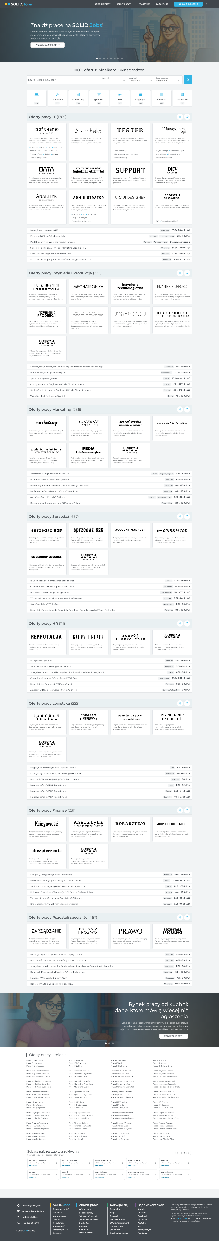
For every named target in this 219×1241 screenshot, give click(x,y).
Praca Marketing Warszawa (38, 1081)
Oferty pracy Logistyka (50, 703)
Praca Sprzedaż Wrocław (122, 1092)
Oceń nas (142, 1233)
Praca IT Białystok (119, 1066)
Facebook (142, 1216)
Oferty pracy (124, 4)
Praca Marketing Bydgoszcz (38, 1087)
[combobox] (113, 80)
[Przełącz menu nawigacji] (213, 4)
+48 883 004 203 (30, 1223)
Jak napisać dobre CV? (90, 1219)
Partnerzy (57, 1233)
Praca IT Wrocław (118, 1060)
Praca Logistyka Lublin (79, 1118)
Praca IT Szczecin (160, 1063)
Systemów (76, 214)
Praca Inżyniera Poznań (163, 1071)
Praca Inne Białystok (120, 1139)
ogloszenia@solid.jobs (33, 1211)
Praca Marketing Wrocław (122, 1081)
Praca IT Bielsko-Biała (162, 1066)
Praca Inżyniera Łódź (120, 1073)
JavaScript (34, 147)
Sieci (83, 214)
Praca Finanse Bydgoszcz (37, 1128)
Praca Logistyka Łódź (120, 1115)
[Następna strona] (188, 1153)
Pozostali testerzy (120, 157)
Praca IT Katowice (34, 1063)
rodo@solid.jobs (30, 1217)
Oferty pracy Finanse (48, 810)
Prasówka (144, 4)
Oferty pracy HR (44, 623)
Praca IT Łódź (117, 1063)
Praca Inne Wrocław (120, 1133)
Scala (45, 151)
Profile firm (84, 1223)
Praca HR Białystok (119, 1108)
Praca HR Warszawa (35, 1102)
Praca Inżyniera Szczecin (164, 1073)
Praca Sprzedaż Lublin (78, 1097)
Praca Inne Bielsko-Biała (163, 1139)
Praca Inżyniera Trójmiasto (80, 1073)
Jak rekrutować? (118, 1219)
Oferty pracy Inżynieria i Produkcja (61, 273)
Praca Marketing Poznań (164, 1081)
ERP (157, 221)
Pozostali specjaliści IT (169, 221)
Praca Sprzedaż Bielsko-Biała (166, 1097)
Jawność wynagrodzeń (59, 1214)
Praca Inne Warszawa (35, 1133)
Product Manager (177, 151)
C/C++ (57, 151)
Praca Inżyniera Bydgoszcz (38, 1076)
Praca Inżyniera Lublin (78, 1076)
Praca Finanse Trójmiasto (80, 1126)
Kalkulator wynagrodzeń (86, 1230)
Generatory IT (116, 1226)
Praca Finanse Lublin (78, 1128)
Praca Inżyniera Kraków (79, 1071)
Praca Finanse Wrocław (121, 1123)
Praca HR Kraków (76, 1102)
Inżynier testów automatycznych (126, 154)
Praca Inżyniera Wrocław (122, 1071)
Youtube (142, 1223)
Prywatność (59, 1226)
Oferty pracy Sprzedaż (49, 516)
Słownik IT (115, 1230)
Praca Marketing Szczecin (164, 1084)
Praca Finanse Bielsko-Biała (165, 1128)
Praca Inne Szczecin (161, 1136)
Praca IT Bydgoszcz (35, 1066)
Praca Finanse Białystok (121, 1128)
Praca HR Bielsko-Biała (163, 1108)
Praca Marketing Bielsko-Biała (166, 1087)
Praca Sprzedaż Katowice (37, 1094)
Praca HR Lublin (76, 1108)
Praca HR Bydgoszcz (35, 1108)
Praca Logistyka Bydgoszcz (38, 1118)
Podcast (114, 1216)
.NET (49, 147)
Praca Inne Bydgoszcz (36, 1139)
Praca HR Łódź (117, 1105)
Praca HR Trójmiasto (78, 1105)
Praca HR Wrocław (119, 1102)
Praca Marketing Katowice (38, 1084)
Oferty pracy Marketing (50, 409)
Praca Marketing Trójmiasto (81, 1084)
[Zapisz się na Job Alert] (180, 117)
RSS (139, 1226)
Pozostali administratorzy (81, 221)
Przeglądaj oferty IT (47, 45)
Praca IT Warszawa (34, 1060)
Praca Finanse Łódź (119, 1126)
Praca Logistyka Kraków (79, 1112)
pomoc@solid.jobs (31, 1205)
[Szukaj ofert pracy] (188, 79)
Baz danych (91, 214)
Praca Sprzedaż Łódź (120, 1094)
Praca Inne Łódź (118, 1136)
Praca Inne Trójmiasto (78, 1136)
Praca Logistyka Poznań (163, 1112)
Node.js (47, 154)
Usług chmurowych (79, 218)
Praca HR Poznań (160, 1102)
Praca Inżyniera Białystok (122, 1076)
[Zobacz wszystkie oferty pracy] (187, 117)
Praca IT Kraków (76, 1060)
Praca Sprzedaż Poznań (163, 1092)
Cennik (56, 1219)
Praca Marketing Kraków (79, 1081)
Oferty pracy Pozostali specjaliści (59, 917)
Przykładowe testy (119, 1233)
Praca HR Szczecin (161, 1105)
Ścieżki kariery (103, 4)
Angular (33, 154)
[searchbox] (64, 80)
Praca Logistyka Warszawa (38, 1112)
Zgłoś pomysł (144, 1230)
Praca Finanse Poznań (162, 1123)
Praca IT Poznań (160, 1060)
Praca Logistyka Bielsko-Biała (166, 1118)
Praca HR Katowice (34, 1105)
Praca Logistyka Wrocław (122, 1112)
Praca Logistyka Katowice (37, 1115)
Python (43, 147)
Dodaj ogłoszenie (188, 4)
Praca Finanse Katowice (37, 1126)
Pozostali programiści (38, 157)
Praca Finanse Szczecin (163, 1126)
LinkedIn (142, 1212)
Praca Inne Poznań (161, 1133)
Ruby (51, 151)
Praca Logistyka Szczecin (164, 1115)
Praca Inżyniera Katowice (37, 1073)
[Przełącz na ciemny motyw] (206, 4)
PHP (60, 147)
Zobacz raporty (173, 1036)
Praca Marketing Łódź (120, 1084)
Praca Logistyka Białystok (122, 1118)
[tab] (97, 58)
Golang (55, 154)
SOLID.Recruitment (119, 1223)
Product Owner (174, 154)
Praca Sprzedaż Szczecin (164, 1094)
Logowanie (162, 4)
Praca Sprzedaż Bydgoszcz (38, 1097)
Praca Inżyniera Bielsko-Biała (165, 1076)
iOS (39, 151)
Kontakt (141, 1209)
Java (55, 147)
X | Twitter (142, 1219)
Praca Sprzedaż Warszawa (37, 1092)
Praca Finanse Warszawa (37, 1123)
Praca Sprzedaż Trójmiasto (80, 1094)
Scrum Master (161, 154)
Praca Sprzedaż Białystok (122, 1097)
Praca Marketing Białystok (122, 1087)
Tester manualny (120, 151)
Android (33, 151)
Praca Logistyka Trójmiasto (81, 1115)
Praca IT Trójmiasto (77, 1063)
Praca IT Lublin (75, 1066)
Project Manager (162, 151)
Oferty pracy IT (43, 117)
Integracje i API (60, 1230)
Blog (112, 1212)
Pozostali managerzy (164, 157)
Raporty (83, 1226)
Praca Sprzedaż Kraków (79, 1092)
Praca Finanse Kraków (78, 1123)
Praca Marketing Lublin (79, 1087)
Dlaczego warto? (61, 1209)
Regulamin (58, 1223)
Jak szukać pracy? (88, 1216)
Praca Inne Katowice (35, 1136)
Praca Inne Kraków (77, 1133)
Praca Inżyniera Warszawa (37, 1071)
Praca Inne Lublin (76, 1139)
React (40, 154)
